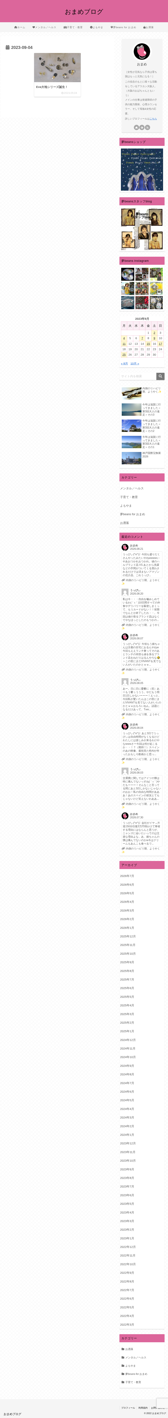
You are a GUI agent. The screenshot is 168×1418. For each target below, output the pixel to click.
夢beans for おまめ (132, 514)
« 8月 (124, 363)
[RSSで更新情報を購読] (147, 127)
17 (160, 343)
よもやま (126, 505)
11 (124, 343)
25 (124, 354)
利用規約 (143, 1407)
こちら (153, 118)
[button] (160, 376)
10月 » (134, 363)
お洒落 (124, 523)
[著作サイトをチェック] (136, 127)
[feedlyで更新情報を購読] (142, 127)
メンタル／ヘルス (132, 488)
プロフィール (128, 1407)
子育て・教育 (129, 497)
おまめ (142, 64)
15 (148, 343)
